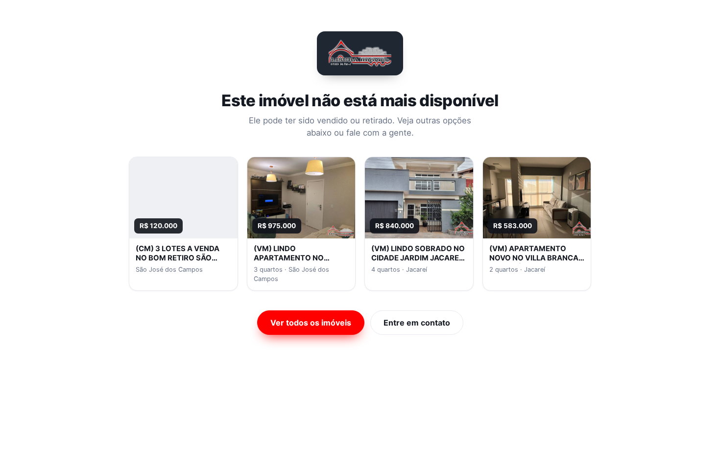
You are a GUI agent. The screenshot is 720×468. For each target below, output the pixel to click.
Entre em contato (417, 323)
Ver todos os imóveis (310, 323)
